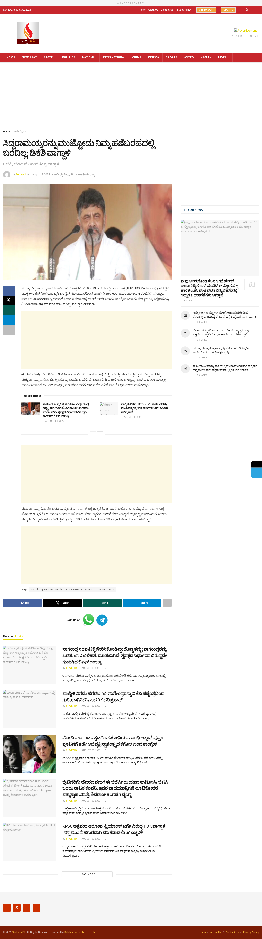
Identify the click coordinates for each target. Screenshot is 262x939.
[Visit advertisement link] (245, 30)
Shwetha (71, 668)
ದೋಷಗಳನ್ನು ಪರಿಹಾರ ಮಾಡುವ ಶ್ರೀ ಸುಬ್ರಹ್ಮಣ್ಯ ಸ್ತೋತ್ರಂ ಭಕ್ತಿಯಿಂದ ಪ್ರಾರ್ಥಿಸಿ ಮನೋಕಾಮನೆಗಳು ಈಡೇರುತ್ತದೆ (221, 332)
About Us (153, 9)
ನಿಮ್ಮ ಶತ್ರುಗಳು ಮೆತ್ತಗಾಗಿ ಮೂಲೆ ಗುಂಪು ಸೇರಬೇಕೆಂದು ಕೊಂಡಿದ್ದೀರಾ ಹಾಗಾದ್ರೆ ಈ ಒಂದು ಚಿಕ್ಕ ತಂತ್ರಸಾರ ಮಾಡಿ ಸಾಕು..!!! (224, 315)
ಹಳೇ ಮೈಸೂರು (21, 131)
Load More (87, 874)
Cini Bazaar (206, 10)
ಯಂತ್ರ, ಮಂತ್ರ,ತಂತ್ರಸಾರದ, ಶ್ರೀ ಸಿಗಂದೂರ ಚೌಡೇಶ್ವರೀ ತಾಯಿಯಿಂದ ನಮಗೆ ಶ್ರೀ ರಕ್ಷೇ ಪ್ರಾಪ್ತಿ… (221, 350)
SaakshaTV (18, 932)
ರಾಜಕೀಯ (83, 174)
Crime (136, 57)
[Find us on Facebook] (242, 10)
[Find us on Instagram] (253, 10)
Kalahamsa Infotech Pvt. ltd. (80, 932)
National (89, 57)
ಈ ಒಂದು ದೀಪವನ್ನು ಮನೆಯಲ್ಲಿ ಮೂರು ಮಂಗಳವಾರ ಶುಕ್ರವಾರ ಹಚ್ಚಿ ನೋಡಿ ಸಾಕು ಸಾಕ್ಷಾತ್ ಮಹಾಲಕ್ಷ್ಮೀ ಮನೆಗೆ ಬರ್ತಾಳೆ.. (225, 368)
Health (206, 57)
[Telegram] (256, 472)
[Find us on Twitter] (247, 10)
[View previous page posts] (93, 434)
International (114, 57)
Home (142, 9)
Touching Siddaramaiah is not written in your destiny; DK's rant (72, 589)
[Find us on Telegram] (258, 10)
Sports (228, 10)
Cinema (153, 57)
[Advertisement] (131, 96)
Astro (189, 57)
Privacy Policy (183, 9)
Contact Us (167, 9)
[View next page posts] (100, 434)
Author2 (20, 174)
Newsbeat (29, 57)
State (48, 57)
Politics (68, 57)
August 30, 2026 (54, 421)
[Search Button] (254, 57)
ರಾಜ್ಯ (92, 174)
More (222, 57)
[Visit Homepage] (28, 33)
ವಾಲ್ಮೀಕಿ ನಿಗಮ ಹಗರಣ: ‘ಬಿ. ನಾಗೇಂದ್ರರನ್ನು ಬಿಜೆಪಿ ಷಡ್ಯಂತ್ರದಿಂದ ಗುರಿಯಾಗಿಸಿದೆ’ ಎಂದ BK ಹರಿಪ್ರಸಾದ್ (145, 408)
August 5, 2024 (41, 174)
